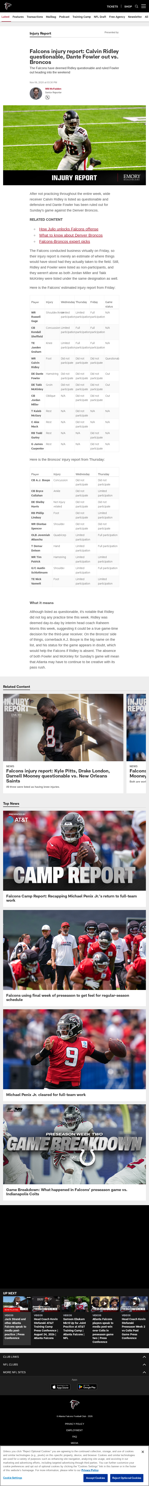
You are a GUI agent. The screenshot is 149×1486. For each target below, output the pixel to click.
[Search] (136, 6)
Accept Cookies (95, 1478)
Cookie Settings (12, 1477)
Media (74, 1442)
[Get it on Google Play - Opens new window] (87, 1388)
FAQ (75, 1435)
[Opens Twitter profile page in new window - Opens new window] (47, 97)
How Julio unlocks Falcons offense (68, 228)
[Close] (143, 1452)
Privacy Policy (74, 1422)
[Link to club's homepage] (7, 5)
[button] (75, 1255)
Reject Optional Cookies (126, 1478)
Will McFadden (53, 89)
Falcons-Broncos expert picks (64, 241)
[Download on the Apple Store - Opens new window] (60, 1386)
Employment (74, 1429)
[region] (74, 1466)
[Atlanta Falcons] (74, 1404)
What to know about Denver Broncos (70, 234)
